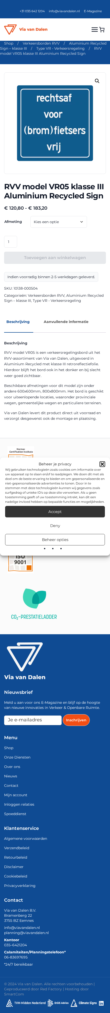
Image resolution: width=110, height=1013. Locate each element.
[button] (102, 464)
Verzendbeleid (16, 848)
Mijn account (15, 795)
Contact (11, 785)
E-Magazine (93, 11)
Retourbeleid (15, 857)
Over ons (12, 766)
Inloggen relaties (19, 804)
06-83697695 (16, 957)
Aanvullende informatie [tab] (66, 321)
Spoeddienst (15, 814)
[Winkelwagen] (102, 29)
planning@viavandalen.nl (26, 932)
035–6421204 (15, 945)
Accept (55, 511)
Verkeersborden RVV (41, 43)
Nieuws (10, 776)
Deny (55, 525)
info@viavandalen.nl (64, 11)
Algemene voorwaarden (25, 838)
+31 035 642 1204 (32, 11)
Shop (8, 43)
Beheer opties (55, 539)
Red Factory (51, 989)
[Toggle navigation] (95, 29)
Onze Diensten (17, 757)
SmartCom (14, 994)
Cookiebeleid (15, 876)
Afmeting (13, 221)
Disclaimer (14, 867)
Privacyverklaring (20, 885)
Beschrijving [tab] (18, 321)
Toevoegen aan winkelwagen (55, 257)
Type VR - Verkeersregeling (60, 48)
